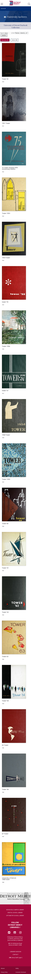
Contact (15, 954)
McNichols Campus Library (15, 909)
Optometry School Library (15, 915)
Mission (3, 968)
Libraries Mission (15, 951)
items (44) (14, 40)
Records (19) (4, 40)
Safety (17, 968)
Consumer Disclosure (20, 972)
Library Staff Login (16, 957)
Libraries (3, 8)
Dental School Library (15, 912)
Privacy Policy (4, 972)
